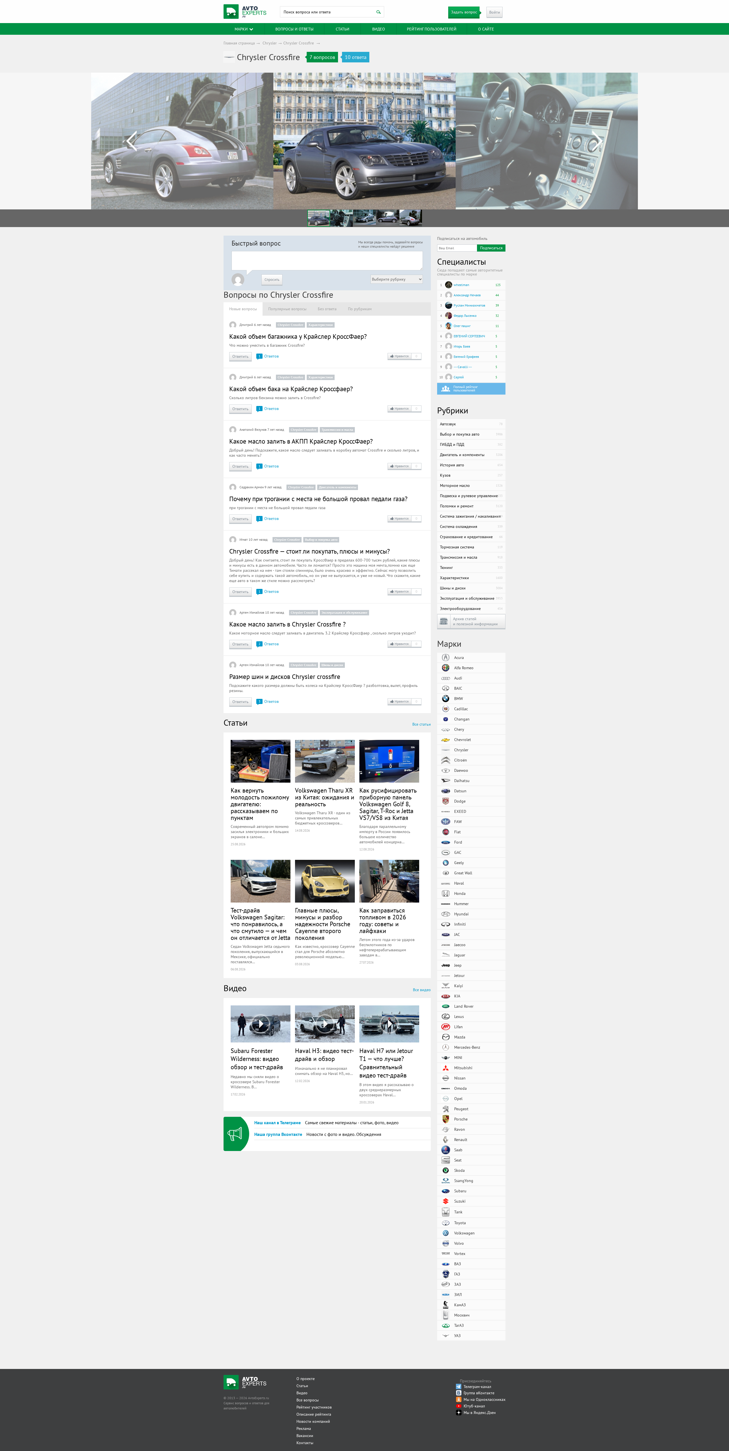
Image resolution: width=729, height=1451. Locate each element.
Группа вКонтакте (479, 1392)
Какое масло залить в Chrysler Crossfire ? (287, 624)
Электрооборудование (471, 608)
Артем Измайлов (251, 612)
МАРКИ (241, 29)
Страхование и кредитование (471, 536)
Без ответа (327, 308)
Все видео (422, 989)
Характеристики (320, 325)
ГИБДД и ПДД (471, 444)
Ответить (240, 356)
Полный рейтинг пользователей (465, 388)
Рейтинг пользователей (431, 29)
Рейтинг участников (314, 1407)
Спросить (272, 279)
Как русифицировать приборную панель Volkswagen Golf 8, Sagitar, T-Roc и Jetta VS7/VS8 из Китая (387, 804)
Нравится (406, 356)
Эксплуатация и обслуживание (344, 612)
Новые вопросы (243, 308)
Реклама (303, 1428)
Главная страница (239, 43)
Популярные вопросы (287, 308)
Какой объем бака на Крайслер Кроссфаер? (291, 389)
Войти (494, 12)
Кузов (471, 475)
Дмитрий (246, 325)
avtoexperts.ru (245, 11)
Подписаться (491, 247)
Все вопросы (307, 1400)
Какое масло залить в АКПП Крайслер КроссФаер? (301, 441)
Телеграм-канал (477, 1386)
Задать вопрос (464, 12)
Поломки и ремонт (471, 506)
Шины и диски (332, 665)
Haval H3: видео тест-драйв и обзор (324, 1055)
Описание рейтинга (313, 1414)
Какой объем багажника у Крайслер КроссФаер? (298, 336)
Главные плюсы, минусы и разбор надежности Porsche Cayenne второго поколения (322, 924)
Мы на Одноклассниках (484, 1399)
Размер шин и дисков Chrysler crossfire (284, 676)
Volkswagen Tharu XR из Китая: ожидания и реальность (324, 797)
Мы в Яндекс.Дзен (480, 1412)
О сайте (486, 29)
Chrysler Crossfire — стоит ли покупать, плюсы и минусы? (309, 551)
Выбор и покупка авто (321, 539)
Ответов (269, 356)
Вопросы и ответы (294, 29)
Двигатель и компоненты (337, 487)
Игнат (243, 539)
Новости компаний (313, 1421)
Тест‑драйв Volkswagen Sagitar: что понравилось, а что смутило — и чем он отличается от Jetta (260, 924)
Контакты (304, 1442)
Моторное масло (471, 485)
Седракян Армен (251, 487)
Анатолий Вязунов (253, 429)
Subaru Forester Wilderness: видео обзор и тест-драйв (257, 1059)
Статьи (302, 1385)
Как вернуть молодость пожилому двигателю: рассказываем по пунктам (260, 804)
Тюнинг (471, 567)
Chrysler (270, 43)
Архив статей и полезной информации (475, 621)
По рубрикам (360, 308)
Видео (378, 29)
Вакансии (304, 1435)
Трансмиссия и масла (337, 429)
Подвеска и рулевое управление (471, 495)
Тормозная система (471, 547)
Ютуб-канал (474, 1406)
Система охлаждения (471, 526)
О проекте (305, 1378)
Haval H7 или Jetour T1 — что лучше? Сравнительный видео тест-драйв (386, 1063)
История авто (471, 465)
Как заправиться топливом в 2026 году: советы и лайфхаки (382, 920)
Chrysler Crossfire (298, 43)
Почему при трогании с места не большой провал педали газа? (318, 499)
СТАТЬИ (342, 29)
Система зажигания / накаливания (471, 516)
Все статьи (421, 724)
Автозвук (471, 423)
